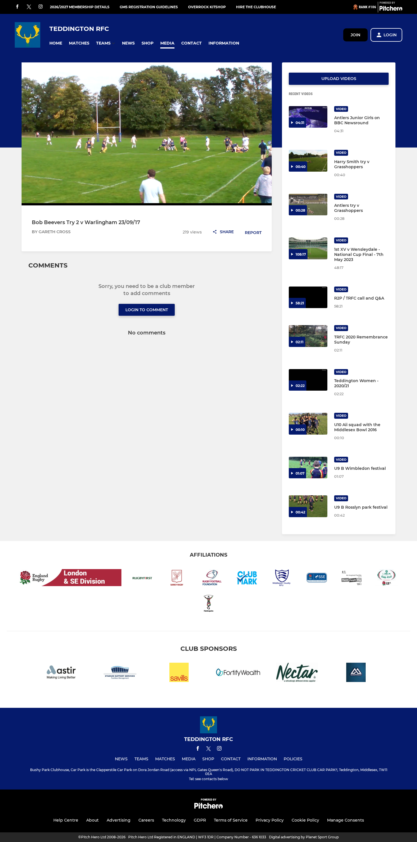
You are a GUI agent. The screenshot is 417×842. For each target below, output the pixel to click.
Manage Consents (345, 820)
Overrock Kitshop (207, 7)
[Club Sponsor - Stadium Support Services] (120, 673)
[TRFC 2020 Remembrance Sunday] (308, 336)
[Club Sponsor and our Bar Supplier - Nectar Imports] (297, 673)
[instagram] (40, 6)
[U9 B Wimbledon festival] (308, 468)
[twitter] (29, 7)
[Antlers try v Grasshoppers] (308, 205)
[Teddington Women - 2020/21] (308, 380)
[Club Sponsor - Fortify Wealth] (238, 673)
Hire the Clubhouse (256, 7)
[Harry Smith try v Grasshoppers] (308, 161)
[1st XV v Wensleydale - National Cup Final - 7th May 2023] (308, 248)
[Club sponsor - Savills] (179, 673)
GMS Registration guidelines (149, 7)
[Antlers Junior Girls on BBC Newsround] (308, 117)
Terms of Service (231, 820)
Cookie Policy (305, 820)
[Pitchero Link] (391, 9)
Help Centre (65, 820)
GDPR (200, 820)
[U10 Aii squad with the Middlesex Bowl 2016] (308, 424)
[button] (56, 43)
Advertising (118, 820)
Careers (146, 820)
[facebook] (17, 6)
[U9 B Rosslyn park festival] (308, 506)
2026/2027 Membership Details (79, 7)
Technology (174, 820)
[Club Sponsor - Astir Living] (61, 673)
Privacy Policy (270, 820)
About (92, 820)
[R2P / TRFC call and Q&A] (308, 297)
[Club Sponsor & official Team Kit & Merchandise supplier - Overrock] (356, 673)
